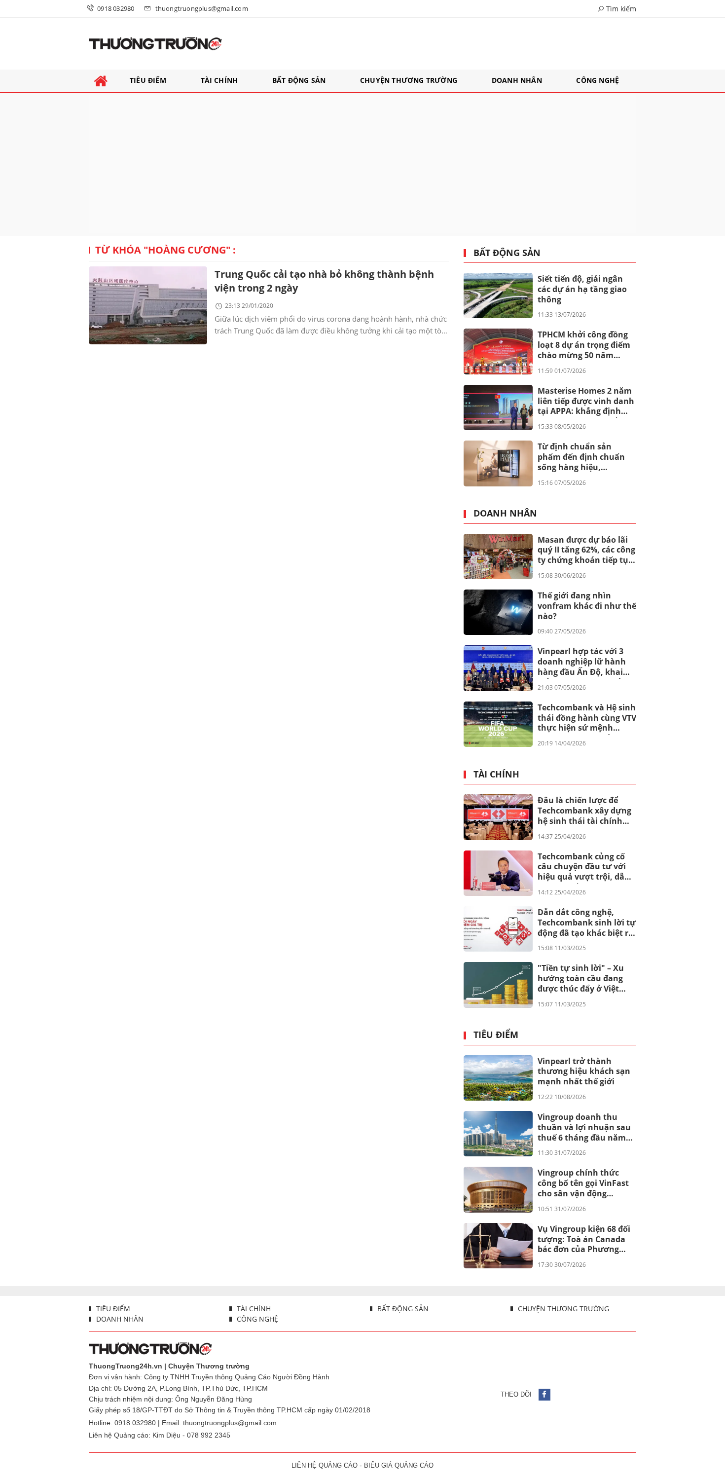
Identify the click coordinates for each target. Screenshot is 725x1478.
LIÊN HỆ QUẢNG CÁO (324, 1465)
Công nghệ (256, 1319)
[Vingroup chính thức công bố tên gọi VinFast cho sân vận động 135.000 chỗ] (498, 1189)
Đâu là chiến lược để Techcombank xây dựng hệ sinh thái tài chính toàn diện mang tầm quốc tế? (584, 811)
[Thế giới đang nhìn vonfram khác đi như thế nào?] (498, 612)
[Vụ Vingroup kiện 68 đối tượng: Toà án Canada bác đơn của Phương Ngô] (498, 1245)
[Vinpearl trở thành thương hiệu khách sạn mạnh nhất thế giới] (498, 1078)
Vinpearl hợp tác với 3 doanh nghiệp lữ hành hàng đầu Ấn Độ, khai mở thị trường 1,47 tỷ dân (582, 662)
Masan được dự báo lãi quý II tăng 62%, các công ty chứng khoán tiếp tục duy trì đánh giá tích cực (586, 550)
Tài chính (496, 774)
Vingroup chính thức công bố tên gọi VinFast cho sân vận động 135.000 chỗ (583, 1183)
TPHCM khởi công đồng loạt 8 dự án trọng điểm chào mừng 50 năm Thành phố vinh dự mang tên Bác (584, 345)
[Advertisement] (362, 164)
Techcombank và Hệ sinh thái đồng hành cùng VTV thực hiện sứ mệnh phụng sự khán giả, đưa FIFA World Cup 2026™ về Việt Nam (587, 718)
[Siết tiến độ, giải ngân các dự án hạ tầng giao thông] (498, 295)
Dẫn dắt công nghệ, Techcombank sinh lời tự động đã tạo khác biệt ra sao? (587, 923)
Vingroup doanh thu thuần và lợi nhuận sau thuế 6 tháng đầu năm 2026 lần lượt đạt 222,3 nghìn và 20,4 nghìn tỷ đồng (584, 1127)
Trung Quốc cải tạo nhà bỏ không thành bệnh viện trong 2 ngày (324, 281)
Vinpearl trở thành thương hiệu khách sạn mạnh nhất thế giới (584, 1071)
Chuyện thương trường (562, 1308)
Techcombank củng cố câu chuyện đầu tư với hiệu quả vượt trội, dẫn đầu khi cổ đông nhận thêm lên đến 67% (584, 867)
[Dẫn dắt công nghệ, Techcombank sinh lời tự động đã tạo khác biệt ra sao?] (498, 929)
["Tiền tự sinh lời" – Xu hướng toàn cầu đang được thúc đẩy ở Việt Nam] (498, 984)
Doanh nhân (505, 513)
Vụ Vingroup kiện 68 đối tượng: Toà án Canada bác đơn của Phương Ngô (584, 1239)
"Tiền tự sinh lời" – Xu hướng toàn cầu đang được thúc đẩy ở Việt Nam (581, 978)
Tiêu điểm (495, 1035)
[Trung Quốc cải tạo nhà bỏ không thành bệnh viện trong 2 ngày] (148, 305)
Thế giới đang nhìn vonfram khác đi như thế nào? (587, 606)
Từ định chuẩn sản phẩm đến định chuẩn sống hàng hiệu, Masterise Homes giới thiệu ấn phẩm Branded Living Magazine (585, 457)
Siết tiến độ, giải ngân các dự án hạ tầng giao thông (582, 289)
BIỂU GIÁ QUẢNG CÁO (399, 1465)
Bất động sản (507, 253)
